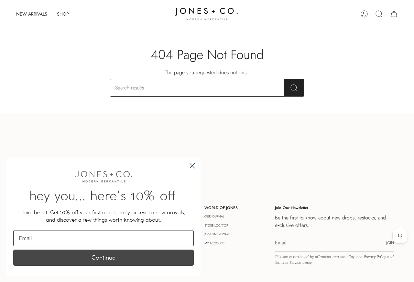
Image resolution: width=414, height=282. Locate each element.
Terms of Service (288, 262)
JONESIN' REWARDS (218, 234)
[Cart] (394, 13)
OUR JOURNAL (214, 216)
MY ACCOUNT (214, 243)
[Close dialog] (192, 165)
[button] (63, 14)
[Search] (294, 88)
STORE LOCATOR (216, 225)
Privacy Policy (375, 257)
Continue (103, 257)
